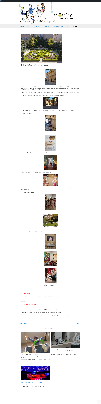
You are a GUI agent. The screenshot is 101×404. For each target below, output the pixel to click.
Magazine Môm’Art (64, 26)
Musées (48, 356)
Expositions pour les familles (51, 66)
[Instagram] (73, 26)
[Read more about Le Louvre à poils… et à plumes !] (65, 339)
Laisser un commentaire (25, 66)
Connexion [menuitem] (4, 0)
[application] (24, 26)
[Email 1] (76, 26)
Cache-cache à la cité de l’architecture (30, 354)
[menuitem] (1, 1)
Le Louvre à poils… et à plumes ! (59, 349)
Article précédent (23, 323)
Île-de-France (44, 356)
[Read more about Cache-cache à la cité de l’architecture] (35, 342)
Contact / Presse (72, 399)
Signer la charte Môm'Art (72, 401)
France (40, 356)
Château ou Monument (41, 66)
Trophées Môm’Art (55, 26)
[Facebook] (48, 401)
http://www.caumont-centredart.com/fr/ (28, 304)
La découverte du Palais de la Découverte (31, 381)
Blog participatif (34, 66)
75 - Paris (31, 356)
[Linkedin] (75, 26)
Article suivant (79, 323)
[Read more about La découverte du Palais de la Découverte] (35, 372)
